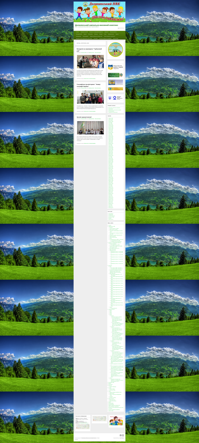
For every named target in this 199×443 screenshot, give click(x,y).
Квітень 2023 (111, 154)
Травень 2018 (111, 201)
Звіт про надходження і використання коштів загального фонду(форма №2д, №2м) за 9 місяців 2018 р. (117, 357)
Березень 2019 (111, 193)
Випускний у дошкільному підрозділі (114, 107)
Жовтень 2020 (111, 179)
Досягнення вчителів (113, 400)
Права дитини (112, 393)
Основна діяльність (114, 308)
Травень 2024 (111, 141)
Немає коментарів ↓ (98, 52)
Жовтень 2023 (111, 148)
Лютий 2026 (110, 122)
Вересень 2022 (111, 161)
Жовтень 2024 (111, 137)
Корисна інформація (113, 386)
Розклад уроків (78, 36)
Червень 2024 (111, 140)
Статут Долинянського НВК (115, 244)
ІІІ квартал (112, 340)
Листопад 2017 (111, 207)
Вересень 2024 (111, 138)
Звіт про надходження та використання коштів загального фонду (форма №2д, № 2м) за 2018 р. (117, 370)
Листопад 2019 (111, 188)
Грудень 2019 (111, 186)
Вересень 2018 (111, 199)
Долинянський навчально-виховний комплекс (96, 25)
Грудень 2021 (111, 165)
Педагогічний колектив (113, 237)
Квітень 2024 (111, 142)
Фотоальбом (90, 34)
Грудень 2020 (111, 177)
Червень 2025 (111, 129)
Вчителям (96, 34)
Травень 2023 (111, 153)
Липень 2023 (111, 150)
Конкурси (111, 396)
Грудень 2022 (111, 158)
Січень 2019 (110, 195)
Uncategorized (111, 214)
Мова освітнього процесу (114, 229)
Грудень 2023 (111, 146)
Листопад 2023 (111, 147)
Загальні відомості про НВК (114, 228)
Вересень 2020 (111, 180)
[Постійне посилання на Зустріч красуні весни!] (90, 135)
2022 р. (111, 310)
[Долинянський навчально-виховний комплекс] (99, 22)
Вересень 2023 (111, 149)
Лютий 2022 (110, 163)
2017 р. (111, 377)
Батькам (101, 34)
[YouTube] (123, 435)
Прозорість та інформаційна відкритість (96, 31)
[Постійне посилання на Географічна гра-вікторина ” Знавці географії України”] (90, 104)
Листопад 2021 (111, 166)
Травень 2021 (111, 171)
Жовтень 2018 (111, 198)
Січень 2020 (110, 185)
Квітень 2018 (111, 202)
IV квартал (112, 350)
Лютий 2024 (110, 144)
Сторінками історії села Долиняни (116, 241)
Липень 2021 (111, 169)
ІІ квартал (112, 326)
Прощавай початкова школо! (113, 112)
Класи (111, 238)
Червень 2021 (111, 170)
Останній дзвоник (111, 111)
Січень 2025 (110, 134)
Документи (106, 31)
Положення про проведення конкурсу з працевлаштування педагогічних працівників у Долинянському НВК (116, 271)
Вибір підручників (112, 273)
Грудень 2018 (111, 196)
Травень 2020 (111, 181)
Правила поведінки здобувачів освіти (115, 392)
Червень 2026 (111, 118)
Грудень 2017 (111, 206)
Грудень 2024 (111, 135)
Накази (111, 307)
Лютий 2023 (110, 156)
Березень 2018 (111, 203)
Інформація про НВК (84, 31)
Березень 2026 (111, 121)
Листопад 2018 (111, 197)
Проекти (117, 34)
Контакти (111, 227)
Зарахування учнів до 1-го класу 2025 (117, 251)
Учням (105, 34)
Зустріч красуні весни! (84, 117)
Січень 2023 (110, 157)
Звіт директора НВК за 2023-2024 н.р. (117, 268)
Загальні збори (115, 38)
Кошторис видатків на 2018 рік (117, 316)
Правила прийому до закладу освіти (96, 36)
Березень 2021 (111, 173)
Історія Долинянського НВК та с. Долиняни (116, 239)
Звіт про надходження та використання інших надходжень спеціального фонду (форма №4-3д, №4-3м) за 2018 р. (117, 367)
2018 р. (111, 314)
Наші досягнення (111, 34)
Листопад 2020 (111, 178)
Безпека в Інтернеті (113, 397)
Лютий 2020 (110, 184)
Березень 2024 (111, 143)
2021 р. (111, 311)
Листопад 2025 (111, 125)
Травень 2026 (111, 119)
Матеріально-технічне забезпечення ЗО (116, 235)
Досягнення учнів (112, 399)
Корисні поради (112, 388)
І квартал (112, 315)
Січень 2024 (110, 145)
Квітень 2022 (111, 162)
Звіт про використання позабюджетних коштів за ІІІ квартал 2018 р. (116, 343)
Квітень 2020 (111, 182)
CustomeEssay (111, 213)
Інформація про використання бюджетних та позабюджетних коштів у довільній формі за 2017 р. (117, 380)
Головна (77, 31)
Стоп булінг (96, 38)
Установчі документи (113, 243)
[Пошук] (118, 28)
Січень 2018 (110, 205)
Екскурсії (110, 218)
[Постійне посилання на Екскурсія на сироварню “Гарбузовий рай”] (90, 69)
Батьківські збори (111, 217)
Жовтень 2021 (111, 167)
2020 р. (111, 312)
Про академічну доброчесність (114, 248)
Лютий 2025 (110, 133)
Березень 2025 (111, 132)
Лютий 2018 (110, 204)
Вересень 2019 (111, 190)
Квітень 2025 (111, 131)
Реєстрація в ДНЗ (79, 34)
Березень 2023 (111, 155)
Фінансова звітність (113, 31)
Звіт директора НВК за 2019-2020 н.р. (117, 267)
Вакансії (85, 34)
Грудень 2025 (111, 124)
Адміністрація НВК (113, 236)
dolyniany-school (91, 52)
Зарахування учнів (113, 250)
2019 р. (111, 313)
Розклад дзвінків (85, 36)
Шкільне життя (86, 78)
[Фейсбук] (121, 435)
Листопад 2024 (111, 136)
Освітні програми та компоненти (109, 36)
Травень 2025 (111, 130)
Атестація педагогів (112, 215)
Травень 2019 (111, 191)
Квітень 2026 (111, 120)
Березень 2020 (111, 183)
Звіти (110, 266)
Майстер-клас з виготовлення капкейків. (115, 109)
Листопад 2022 (111, 159)
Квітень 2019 (111, 192)
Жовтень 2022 (111, 160)
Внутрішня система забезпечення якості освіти (84, 38)
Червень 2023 (111, 152)
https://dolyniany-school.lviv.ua (83, 422)
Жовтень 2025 (111, 126)
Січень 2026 (110, 123)
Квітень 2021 (111, 172)
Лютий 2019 (110, 194)
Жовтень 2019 (111, 189)
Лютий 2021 (110, 174)
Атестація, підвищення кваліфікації (105, 38)
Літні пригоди (111, 108)
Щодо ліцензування (113, 249)
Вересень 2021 (111, 168)
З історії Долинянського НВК (115, 240)
